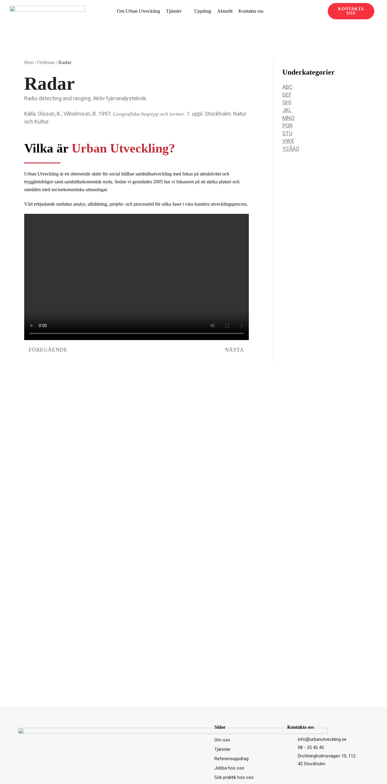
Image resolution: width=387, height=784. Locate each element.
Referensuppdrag (231, 758)
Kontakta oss (251, 11)
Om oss (222, 740)
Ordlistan (46, 62)
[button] (320, 11)
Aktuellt (225, 11)
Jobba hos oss (229, 768)
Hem (29, 62)
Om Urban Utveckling (138, 11)
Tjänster (173, 11)
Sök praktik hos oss (234, 777)
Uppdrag (202, 11)
